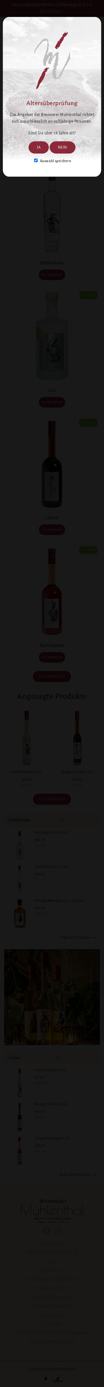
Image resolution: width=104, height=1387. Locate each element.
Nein (62, 147)
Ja (38, 147)
